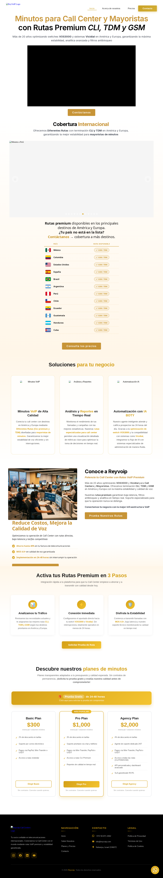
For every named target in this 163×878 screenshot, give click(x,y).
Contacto (147, 8)
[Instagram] (13, 855)
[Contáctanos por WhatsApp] (155, 870)
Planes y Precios (68, 846)
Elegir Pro (81, 784)
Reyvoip (71, 870)
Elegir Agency (129, 784)
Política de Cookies (136, 846)
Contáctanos (58, 236)
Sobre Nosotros (67, 841)
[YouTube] (34, 855)
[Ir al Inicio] (21, 831)
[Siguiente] (148, 179)
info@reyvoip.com (103, 842)
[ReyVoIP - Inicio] (13, 8)
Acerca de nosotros (111, 8)
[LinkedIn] (27, 855)
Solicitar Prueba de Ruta (81, 645)
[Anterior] (15, 179)
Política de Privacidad (137, 836)
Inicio (92, 8)
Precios (131, 8)
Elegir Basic (33, 784)
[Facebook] (20, 855)
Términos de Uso (135, 841)
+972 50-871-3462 (103, 836)
